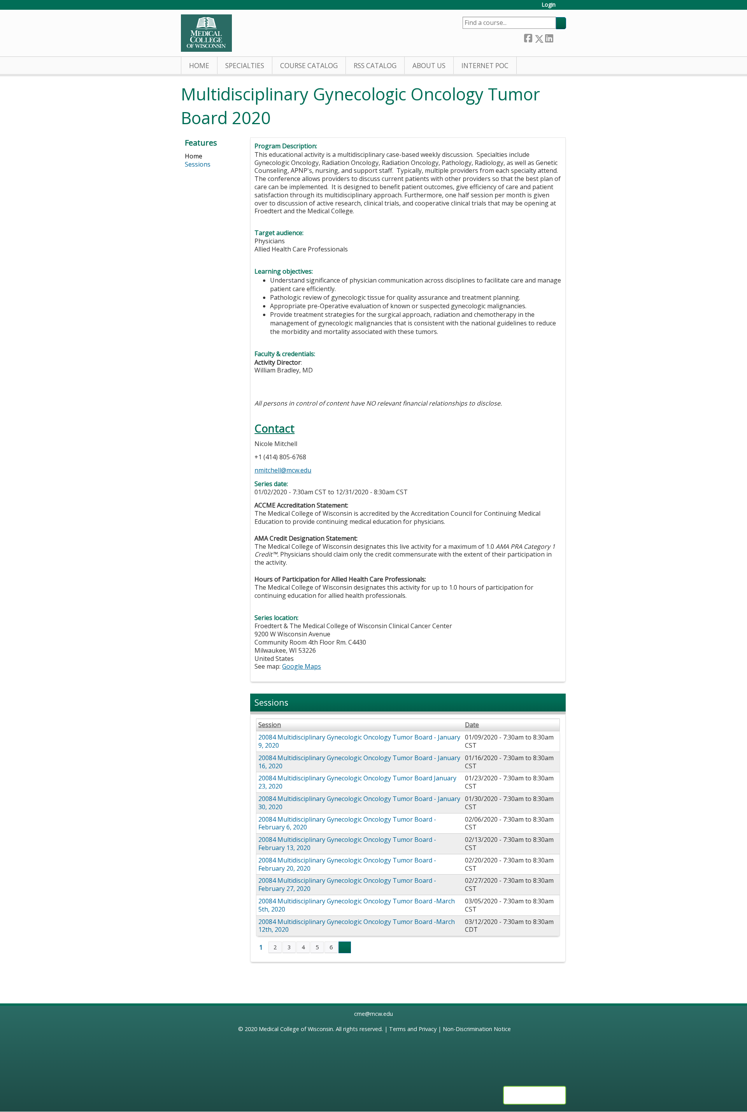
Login (549, 5)
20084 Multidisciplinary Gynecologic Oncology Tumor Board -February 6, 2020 (347, 823)
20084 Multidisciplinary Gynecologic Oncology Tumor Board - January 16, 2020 (359, 762)
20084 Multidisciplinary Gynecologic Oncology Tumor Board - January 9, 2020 (359, 741)
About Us (428, 65)
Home (199, 65)
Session (269, 725)
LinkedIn (549, 37)
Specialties (244, 65)
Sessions (197, 164)
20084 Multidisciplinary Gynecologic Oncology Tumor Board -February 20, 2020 (347, 864)
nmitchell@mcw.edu (282, 470)
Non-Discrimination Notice (477, 1029)
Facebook (528, 37)
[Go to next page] (344, 947)
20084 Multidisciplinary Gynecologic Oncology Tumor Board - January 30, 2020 (359, 802)
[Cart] (563, 7)
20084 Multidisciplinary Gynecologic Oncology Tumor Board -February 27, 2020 (347, 884)
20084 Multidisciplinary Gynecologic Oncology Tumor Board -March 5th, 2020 (356, 905)
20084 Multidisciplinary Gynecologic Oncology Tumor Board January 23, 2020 (357, 782)
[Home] (206, 33)
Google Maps (301, 666)
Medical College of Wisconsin (296, 1029)
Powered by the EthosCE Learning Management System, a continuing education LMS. (534, 1095)
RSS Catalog (375, 65)
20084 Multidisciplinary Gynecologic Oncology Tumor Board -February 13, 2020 (347, 843)
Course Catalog (309, 65)
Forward (559, 37)
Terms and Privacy (413, 1029)
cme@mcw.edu (373, 1013)
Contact (274, 428)
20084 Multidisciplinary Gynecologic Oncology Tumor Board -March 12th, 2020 (356, 925)
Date (472, 725)
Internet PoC (485, 65)
